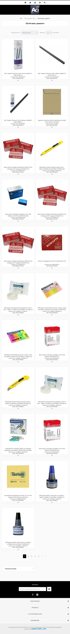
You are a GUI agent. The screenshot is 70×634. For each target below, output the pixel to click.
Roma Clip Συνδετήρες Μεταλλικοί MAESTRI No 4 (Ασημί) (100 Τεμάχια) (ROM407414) (18, 262)
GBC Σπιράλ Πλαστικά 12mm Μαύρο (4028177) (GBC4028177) (52, 74)
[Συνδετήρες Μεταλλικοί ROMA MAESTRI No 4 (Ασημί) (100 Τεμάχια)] (18, 242)
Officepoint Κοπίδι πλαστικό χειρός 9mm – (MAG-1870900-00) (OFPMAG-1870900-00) (52, 168)
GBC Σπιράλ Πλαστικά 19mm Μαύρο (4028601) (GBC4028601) (18, 121)
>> (45, 556)
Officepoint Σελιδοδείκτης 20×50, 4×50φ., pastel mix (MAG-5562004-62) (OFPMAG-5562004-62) (52, 308)
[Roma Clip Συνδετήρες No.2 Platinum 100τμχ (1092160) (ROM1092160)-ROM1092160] (18, 195)
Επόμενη (42, 556)
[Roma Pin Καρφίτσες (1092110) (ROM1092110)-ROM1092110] (52, 242)
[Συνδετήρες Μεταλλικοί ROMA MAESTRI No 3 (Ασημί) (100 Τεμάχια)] (52, 195)
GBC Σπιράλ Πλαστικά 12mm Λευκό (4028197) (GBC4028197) (18, 74)
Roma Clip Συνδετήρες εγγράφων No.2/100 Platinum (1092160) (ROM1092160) (18, 215)
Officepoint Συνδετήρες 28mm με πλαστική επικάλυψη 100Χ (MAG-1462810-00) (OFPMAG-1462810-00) (18, 450)
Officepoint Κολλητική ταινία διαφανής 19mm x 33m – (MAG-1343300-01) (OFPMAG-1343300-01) (52, 402)
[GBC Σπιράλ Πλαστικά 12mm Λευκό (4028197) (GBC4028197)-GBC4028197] (18, 55)
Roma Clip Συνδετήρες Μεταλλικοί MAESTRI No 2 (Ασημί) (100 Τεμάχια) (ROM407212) (18, 168)
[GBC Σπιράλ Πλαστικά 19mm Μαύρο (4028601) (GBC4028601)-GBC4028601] (18, 102)
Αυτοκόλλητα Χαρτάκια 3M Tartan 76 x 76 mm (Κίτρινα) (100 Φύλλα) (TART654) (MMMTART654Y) (18, 497)
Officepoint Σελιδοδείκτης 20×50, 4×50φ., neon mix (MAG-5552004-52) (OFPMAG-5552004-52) (18, 355)
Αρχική (21, 18)
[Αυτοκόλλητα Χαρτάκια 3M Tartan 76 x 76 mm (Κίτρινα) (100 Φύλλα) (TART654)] (18, 477)
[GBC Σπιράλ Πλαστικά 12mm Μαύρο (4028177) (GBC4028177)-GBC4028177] (52, 55)
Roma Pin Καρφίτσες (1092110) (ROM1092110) (52, 261)
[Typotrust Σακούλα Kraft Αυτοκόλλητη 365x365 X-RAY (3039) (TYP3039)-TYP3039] (52, 102)
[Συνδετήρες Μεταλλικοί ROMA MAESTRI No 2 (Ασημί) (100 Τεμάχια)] (18, 148)
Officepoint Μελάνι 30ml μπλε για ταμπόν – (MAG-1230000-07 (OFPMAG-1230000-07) (52, 496)
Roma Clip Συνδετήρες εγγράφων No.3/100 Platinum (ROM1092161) (52, 355)
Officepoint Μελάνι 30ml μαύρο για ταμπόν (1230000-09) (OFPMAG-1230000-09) (18, 543)
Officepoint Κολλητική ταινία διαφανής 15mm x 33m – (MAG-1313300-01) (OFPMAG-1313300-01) (18, 308)
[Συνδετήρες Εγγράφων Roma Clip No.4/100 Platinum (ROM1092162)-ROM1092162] (52, 430)
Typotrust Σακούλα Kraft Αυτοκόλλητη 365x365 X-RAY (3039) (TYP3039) (52, 121)
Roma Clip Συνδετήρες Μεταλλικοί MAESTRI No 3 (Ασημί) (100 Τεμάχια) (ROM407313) (52, 215)
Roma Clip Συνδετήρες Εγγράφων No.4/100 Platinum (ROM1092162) (52, 449)
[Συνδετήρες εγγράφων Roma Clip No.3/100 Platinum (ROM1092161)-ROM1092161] (52, 336)
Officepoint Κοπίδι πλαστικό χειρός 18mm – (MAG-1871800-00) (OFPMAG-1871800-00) (18, 402)
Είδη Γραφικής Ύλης (29, 18)
